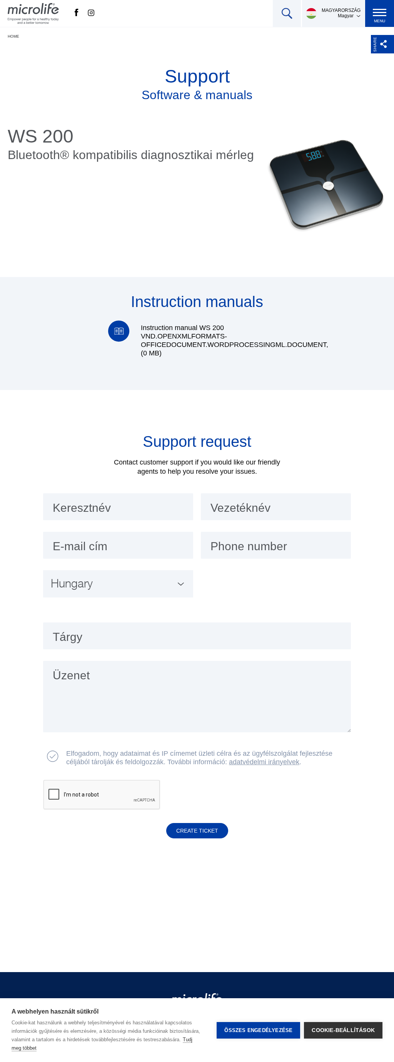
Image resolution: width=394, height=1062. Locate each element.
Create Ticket (197, 831)
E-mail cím (80, 546)
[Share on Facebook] (76, 13)
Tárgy (67, 637)
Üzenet (71, 675)
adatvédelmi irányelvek (264, 762)
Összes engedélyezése (258, 1030)
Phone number (248, 546)
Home (13, 36)
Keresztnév (82, 507)
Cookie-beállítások (343, 1030)
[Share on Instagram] (91, 13)
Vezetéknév (240, 507)
